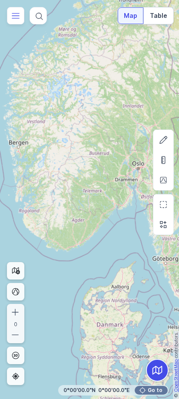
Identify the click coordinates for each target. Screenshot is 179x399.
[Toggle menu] (15, 15)
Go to (155, 390)
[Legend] (163, 225)
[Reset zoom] (15, 291)
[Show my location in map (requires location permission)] (15, 376)
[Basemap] (157, 370)
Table (158, 15)
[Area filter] (163, 204)
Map (130, 15)
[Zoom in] (15, 312)
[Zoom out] (15, 335)
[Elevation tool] (163, 180)
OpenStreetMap (176, 375)
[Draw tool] (163, 140)
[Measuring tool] (163, 160)
